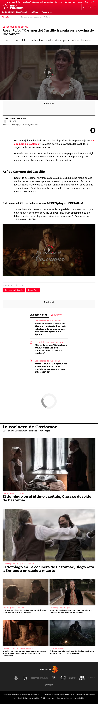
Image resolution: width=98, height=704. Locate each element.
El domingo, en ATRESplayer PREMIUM (18, 564)
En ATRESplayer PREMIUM (13, 493)
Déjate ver (88, 2)
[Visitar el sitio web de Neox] (25, 678)
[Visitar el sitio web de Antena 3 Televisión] (7, 679)
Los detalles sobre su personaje (49, 342)
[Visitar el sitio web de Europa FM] (72, 678)
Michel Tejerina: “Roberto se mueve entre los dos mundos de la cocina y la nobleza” (51, 349)
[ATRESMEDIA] (49, 669)
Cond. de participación (65, 698)
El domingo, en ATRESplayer (61, 608)
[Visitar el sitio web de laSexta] (16, 678)
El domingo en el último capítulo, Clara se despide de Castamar (47, 498)
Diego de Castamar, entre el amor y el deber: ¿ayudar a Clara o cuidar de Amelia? (71, 611)
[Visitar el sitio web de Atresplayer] (91, 678)
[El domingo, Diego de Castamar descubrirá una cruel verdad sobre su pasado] (25, 592)
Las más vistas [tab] (38, 315)
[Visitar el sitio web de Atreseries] (54, 678)
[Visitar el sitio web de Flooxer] (49, 685)
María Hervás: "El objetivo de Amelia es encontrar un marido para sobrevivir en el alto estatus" (51, 368)
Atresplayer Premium (10, 17)
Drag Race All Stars (14, 2)
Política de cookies (48, 698)
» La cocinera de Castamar (31, 17)
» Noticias (46, 17)
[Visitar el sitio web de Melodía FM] (82, 678)
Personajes (47, 12)
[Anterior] (4, 2)
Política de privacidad (31, 698)
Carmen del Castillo (13, 290)
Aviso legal (18, 698)
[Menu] (94, 7)
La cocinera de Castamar (14, 12)
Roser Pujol (33, 290)
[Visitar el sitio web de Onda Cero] (63, 678)
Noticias (34, 12)
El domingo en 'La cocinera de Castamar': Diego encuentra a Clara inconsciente (72, 652)
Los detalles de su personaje (48, 321)
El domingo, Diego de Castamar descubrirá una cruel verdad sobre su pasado (24, 611)
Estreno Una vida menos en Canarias (57, 2)
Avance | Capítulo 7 (57, 649)
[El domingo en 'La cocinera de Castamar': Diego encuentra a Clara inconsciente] (72, 633)
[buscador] (89, 7)
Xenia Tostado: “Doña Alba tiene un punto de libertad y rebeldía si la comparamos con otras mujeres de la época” (50, 329)
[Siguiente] (93, 2)
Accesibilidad (79, 698)
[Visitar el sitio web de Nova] (35, 678)
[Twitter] (5, 121)
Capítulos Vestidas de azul (33, 2)
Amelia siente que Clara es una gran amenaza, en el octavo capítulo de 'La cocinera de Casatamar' (24, 653)
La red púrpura (78, 2)
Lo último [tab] (56, 315)
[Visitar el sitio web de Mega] (44, 678)
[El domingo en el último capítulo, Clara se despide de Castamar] (49, 464)
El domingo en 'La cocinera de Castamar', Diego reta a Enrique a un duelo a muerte (48, 569)
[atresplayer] (84, 7)
